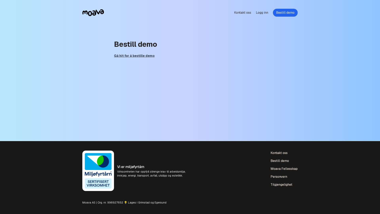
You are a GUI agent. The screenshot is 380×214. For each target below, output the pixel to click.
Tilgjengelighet (281, 184)
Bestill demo (285, 13)
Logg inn (262, 13)
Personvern (279, 177)
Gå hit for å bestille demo (134, 56)
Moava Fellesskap (284, 169)
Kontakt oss (242, 13)
